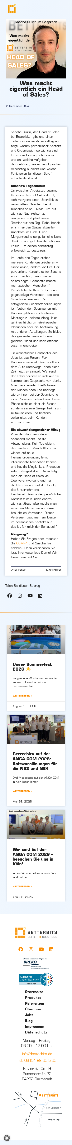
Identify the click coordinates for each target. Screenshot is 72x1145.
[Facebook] (9, 595)
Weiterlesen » (22, 695)
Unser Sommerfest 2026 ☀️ (32, 667)
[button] (61, 10)
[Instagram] (19, 595)
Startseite (34, 992)
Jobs (29, 1015)
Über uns (33, 1009)
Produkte (33, 998)
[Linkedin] (40, 595)
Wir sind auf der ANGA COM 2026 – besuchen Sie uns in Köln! (33, 856)
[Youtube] (30, 595)
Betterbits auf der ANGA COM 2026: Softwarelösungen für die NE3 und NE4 (35, 761)
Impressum (34, 1026)
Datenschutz (36, 1032)
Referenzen (34, 1003)
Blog (29, 1021)
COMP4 (22, 543)
